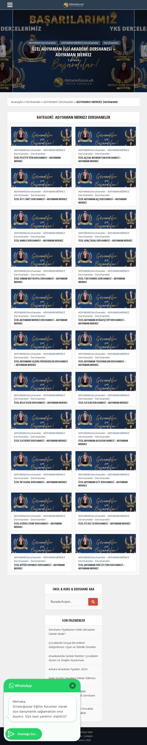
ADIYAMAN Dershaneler (42, 42)
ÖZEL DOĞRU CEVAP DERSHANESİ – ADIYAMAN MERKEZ (38, 525)
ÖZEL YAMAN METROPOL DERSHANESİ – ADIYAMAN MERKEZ (40, 280)
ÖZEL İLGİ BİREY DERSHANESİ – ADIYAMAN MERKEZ (40, 440)
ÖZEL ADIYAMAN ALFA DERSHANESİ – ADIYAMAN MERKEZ (103, 442)
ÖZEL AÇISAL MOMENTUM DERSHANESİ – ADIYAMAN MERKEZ (99, 159)
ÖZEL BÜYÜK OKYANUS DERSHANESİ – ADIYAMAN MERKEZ (39, 566)
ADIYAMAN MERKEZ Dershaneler (80, 42)
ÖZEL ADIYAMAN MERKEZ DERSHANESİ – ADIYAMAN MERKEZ (40, 321)
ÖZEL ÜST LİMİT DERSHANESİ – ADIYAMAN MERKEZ (40, 199)
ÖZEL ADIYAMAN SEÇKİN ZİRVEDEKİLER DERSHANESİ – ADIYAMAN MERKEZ (41, 363)
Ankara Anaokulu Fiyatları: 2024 (68, 669)
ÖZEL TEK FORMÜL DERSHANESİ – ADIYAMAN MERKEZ (101, 280)
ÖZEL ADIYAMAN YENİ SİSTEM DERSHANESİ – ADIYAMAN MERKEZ (101, 566)
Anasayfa (17, 102)
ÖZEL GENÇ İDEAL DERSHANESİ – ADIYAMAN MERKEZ (105, 240)
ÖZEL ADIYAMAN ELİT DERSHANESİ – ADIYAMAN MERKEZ (103, 483)
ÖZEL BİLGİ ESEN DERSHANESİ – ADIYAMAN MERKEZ (41, 402)
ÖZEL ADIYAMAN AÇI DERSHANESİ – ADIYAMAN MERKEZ (102, 200)
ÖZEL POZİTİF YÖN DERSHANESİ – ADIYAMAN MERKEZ (37, 159)
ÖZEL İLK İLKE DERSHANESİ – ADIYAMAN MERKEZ (103, 402)
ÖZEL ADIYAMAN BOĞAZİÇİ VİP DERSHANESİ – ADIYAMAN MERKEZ (102, 321)
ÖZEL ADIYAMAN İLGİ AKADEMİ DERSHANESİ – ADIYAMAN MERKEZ (73, 51)
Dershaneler (111, 42)
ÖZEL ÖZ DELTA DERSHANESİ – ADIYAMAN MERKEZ (104, 523)
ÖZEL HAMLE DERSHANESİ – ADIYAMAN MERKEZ (38, 240)
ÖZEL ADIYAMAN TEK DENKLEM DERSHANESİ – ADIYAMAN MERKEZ (102, 363)
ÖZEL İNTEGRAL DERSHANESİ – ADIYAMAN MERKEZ (40, 482)
